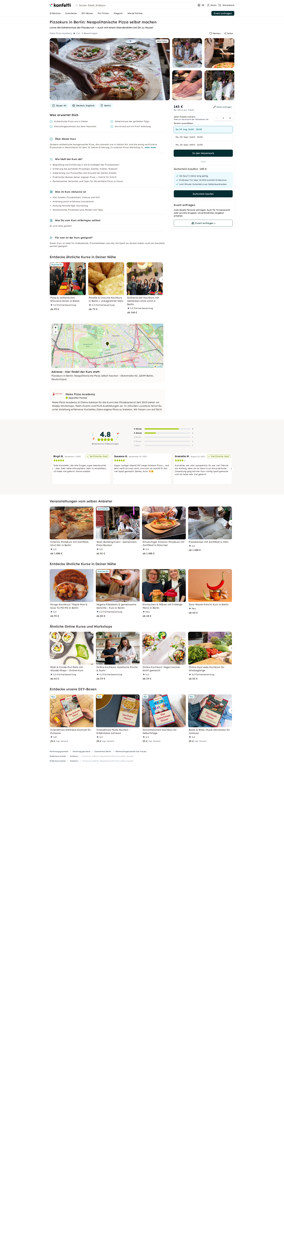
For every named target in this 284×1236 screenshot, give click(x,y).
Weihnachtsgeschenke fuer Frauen (131, 751)
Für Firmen (103, 13)
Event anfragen (223, 13)
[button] (107, 344)
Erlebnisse (55, 13)
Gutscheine (71, 13)
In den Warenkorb (203, 153)
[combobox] (134, 5)
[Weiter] (161, 280)
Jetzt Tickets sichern (184, 116)
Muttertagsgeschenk (59, 751)
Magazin (118, 13)
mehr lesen (150, 147)
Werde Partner (135, 13)
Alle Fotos (162, 41)
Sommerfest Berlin (103, 751)
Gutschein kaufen (203, 193)
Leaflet (159, 366)
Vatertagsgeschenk (81, 751)
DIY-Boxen (87, 13)
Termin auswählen (183, 123)
